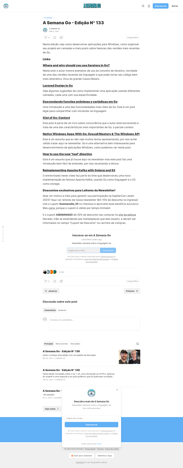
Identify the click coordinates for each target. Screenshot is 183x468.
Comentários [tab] (50, 310)
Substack (80, 462)
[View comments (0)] (54, 37)
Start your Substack (83, 455)
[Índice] (3, 234)
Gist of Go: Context (56, 117)
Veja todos (50, 408)
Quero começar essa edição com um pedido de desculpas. (69, 355)
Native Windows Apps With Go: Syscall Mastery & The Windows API (91, 134)
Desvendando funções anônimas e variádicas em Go (80, 101)
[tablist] (55, 310)
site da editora (127, 214)
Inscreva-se (160, 6)
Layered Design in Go (58, 85)
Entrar (175, 6)
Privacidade (90, 449)
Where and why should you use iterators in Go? (76, 65)
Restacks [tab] (62, 310)
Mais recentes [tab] (62, 344)
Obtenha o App (105, 455)
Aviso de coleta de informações (96, 433)
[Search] (143, 6)
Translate (49, 18)
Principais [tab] (48, 344)
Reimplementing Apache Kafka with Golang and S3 (79, 170)
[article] (91, 357)
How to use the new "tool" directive (67, 154)
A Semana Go (54, 29)
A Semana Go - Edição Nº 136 (61, 351)
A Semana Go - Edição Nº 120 (61, 370)
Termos (100, 449)
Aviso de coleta (112, 449)
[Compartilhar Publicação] (149, 6)
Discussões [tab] (75, 344)
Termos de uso (107, 431)
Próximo (130, 291)
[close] (117, 390)
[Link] (39, 59)
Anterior (53, 291)
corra (51, 208)
